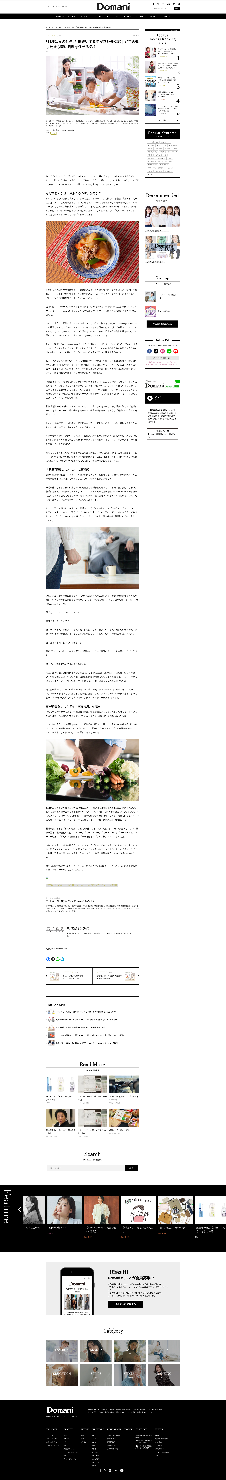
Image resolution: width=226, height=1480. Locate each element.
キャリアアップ (172, 151)
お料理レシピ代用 (154, 161)
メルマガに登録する (125, 1304)
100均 (168, 148)
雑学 (82, 1435)
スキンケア (67, 1439)
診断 (150, 155)
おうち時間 (173, 145)
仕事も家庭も (153, 151)
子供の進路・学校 (112, 1449)
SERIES (153, 16)
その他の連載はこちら (162, 324)
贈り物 (94, 1466)
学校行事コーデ (112, 1439)
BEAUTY (72, 16)
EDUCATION (113, 16)
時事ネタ (169, 171)
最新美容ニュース (69, 1449)
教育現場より (111, 1442)
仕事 (82, 1439)
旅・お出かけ (96, 1452)
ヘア (64, 1442)
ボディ (65, 1445)
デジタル (84, 1442)
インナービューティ (69, 1459)
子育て (94, 1449)
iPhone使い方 (153, 164)
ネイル (65, 1456)
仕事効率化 (159, 148)
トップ (48, 27)
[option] (40, 1217)
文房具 (151, 174)
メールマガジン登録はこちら (162, 358)
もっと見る (162, 120)
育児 (150, 148)
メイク (65, 1435)
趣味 (175, 148)
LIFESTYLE (97, 16)
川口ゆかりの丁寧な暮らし (157, 158)
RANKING (166, 16)
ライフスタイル (57, 27)
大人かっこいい (171, 168)
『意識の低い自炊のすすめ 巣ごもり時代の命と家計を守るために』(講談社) (82, 885)
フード (94, 1439)
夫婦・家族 (66, 27)
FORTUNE (141, 16)
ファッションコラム (52, 1439)
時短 (150, 171)
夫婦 (73, 27)
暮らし (94, 1435)
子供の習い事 (111, 1445)
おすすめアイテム (52, 1442)
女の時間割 (159, 171)
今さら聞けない (153, 142)
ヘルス (94, 1445)
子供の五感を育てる (113, 1435)
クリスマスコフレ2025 (70, 1452)
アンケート (161, 397)
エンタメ (94, 1442)
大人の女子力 (162, 145)
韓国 (170, 158)
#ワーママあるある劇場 (156, 168)
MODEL (128, 16)
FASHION (59, 16)
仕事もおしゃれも (161, 155)
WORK (84, 16)
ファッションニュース (53, 1445)
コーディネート (51, 1435)
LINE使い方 (164, 164)
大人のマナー (166, 142)
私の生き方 (95, 1459)
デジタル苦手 (167, 161)
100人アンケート (97, 1462)
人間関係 (151, 145)
